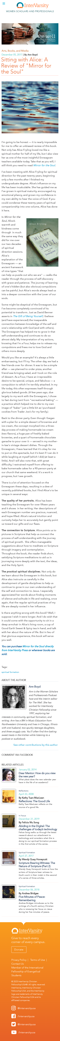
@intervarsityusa (27, 1008)
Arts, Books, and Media (15, 50)
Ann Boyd (34, 686)
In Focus (22, 816)
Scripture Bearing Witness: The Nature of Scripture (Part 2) (37, 864)
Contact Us (17, 963)
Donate (19, 949)
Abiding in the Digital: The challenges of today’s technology (38, 827)
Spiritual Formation (27, 852)
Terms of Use (37, 959)
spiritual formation (10, 672)
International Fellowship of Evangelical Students (27, 971)
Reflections (23, 791)
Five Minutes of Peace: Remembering (32, 898)
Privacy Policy (18, 959)
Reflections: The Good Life (34, 801)
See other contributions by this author (35, 744)
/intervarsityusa (26, 1016)
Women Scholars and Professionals (30, 11)
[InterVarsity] (33, 7)
